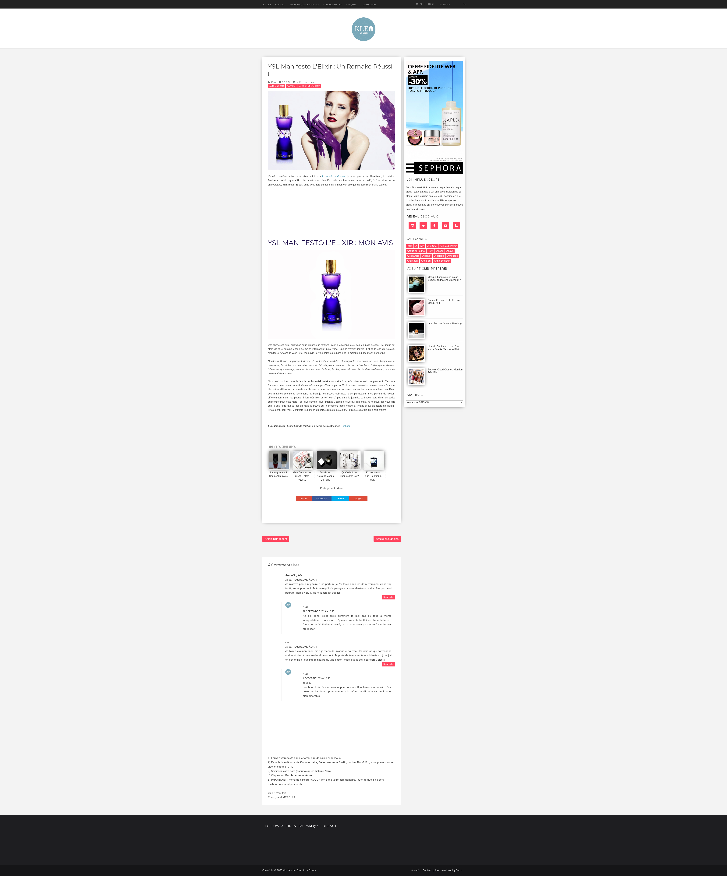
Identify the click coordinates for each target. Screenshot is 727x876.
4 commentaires (306, 82)
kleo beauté (289, 870)
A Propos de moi (332, 4)
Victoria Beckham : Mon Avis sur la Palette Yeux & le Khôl (444, 348)
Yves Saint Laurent (309, 86)
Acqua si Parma (416, 250)
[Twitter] (423, 225)
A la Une (432, 246)
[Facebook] (434, 225)
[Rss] (456, 225)
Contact (280, 4)
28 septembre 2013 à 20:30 (301, 579)
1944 (409, 246)
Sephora (345, 426)
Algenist (426, 255)
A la (422, 246)
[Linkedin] (412, 225)
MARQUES (351, 4)
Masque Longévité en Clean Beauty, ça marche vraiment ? (444, 278)
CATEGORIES (369, 4)
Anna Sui (426, 260)
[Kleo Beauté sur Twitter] (421, 4)
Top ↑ (459, 870)
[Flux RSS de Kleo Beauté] (433, 4)
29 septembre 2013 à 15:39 (301, 646)
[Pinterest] (445, 225)
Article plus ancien (387, 538)
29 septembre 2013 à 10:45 (318, 611)
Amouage (452, 255)
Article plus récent (276, 538)
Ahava (449, 250)
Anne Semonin (442, 260)
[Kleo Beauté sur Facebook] (425, 4)
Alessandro (413, 255)
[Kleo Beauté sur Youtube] (429, 4)
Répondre (388, 597)
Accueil (266, 4)
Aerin (430, 250)
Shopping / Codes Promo (304, 4)
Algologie (439, 255)
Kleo (273, 82)
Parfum (291, 86)
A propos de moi (444, 870)
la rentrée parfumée (333, 176)
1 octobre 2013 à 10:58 (316, 678)
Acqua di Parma (448, 246)
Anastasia (412, 260)
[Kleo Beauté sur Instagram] (417, 4)
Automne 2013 (276, 86)
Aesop (439, 250)
